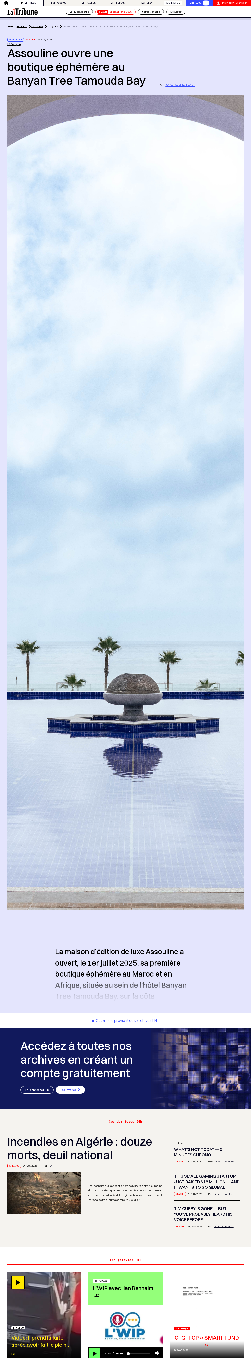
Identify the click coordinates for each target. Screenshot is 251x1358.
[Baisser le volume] (157, 1353)
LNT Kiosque (58, 2)
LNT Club (195, 2)
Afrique (14, 1165)
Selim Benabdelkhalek (180, 85)
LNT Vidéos (88, 2)
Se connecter (34, 1090)
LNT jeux (146, 2)
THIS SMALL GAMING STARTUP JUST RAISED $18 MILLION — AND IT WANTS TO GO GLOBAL (207, 1182)
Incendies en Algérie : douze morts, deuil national (79, 1148)
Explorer (175, 11)
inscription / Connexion (234, 2)
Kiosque (183, 1328)
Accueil (22, 26)
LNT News (30, 2)
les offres (68, 1090)
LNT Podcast (118, 2)
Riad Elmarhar (224, 1161)
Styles (53, 26)
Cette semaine (151, 11)
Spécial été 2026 (116, 11)
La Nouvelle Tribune (22, 11)
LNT (52, 1165)
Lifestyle (14, 44)
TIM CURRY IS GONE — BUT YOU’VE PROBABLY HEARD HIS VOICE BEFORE (203, 1214)
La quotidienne (79, 11)
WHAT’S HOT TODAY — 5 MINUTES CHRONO (198, 1152)
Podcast (104, 1280)
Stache (180, 1161)
